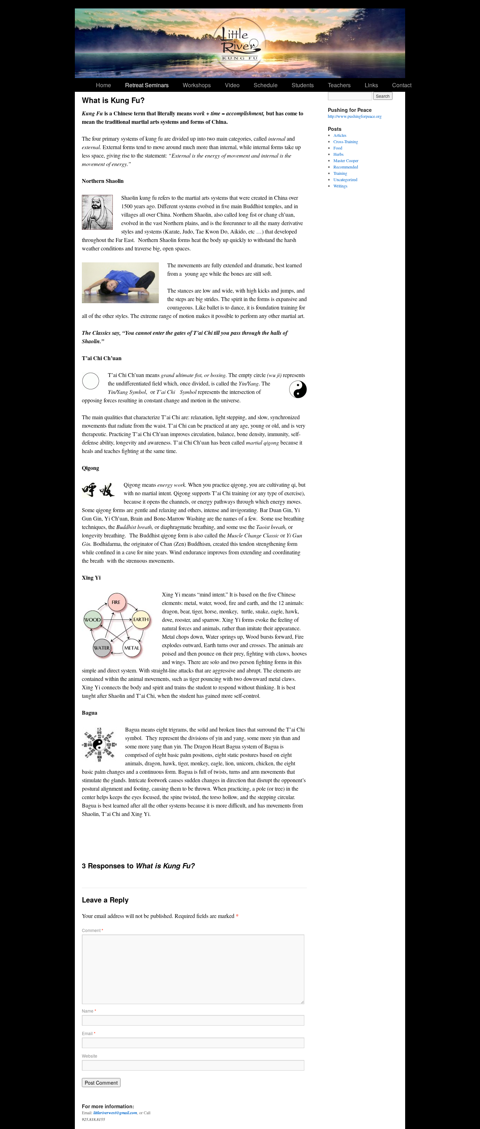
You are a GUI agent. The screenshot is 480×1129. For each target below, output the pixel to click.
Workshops (197, 85)
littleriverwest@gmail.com (115, 1113)
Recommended (345, 167)
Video (232, 85)
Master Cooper (345, 160)
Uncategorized (345, 179)
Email (89, 1033)
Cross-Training (345, 141)
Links (371, 85)
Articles (339, 135)
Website (89, 1056)
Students (303, 85)
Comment (92, 930)
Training (340, 173)
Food (337, 148)
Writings (340, 186)
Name (89, 1011)
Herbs (338, 154)
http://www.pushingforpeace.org (355, 116)
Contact (401, 85)
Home (103, 85)
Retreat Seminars (147, 85)
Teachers (339, 85)
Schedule (266, 85)
